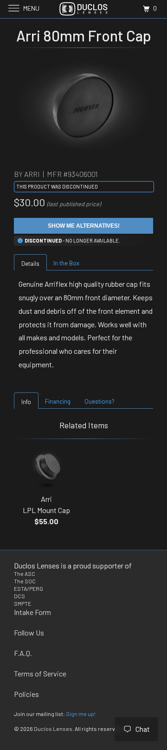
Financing (58, 401)
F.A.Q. (23, 653)
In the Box (66, 263)
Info (26, 401)
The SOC (25, 581)
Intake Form (32, 612)
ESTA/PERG (28, 588)
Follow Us (29, 632)
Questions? (99, 401)
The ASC (24, 573)
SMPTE (22, 603)
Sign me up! (81, 713)
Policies (26, 693)
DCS (19, 596)
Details (30, 263)
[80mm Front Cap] (83, 106)
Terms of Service (40, 673)
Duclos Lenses (53, 728)
